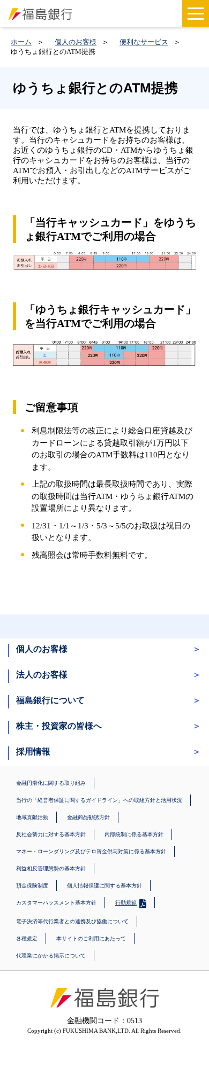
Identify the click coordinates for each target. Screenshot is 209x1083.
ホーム (21, 42)
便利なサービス (144, 42)
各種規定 (27, 938)
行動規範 (126, 903)
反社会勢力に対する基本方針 (51, 834)
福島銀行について (50, 700)
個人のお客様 (75, 42)
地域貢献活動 (32, 817)
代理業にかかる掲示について (51, 956)
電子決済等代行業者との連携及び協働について (72, 921)
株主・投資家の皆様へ (59, 725)
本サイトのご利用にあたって (91, 938)
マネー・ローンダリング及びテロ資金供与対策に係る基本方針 (91, 851)
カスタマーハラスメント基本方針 (56, 903)
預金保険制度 (32, 886)
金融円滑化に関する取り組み (51, 783)
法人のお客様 (42, 674)
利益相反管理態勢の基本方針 (51, 868)
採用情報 (33, 751)
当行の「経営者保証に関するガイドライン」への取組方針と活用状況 (99, 800)
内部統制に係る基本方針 (133, 834)
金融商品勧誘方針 (88, 817)
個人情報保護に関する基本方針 (104, 886)
